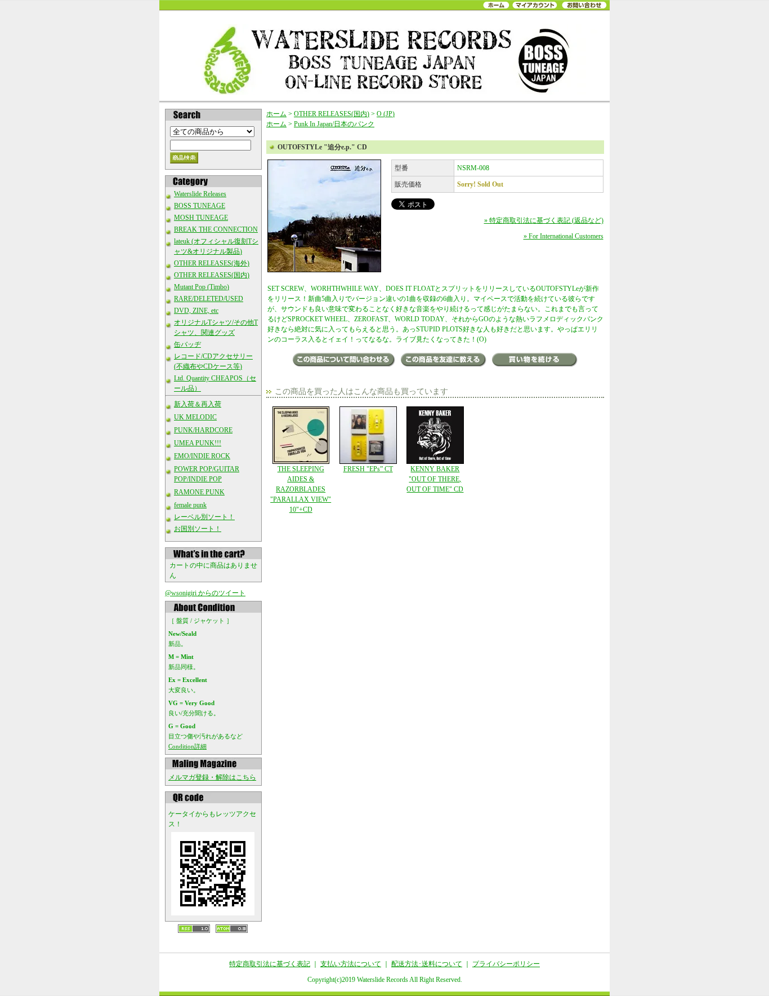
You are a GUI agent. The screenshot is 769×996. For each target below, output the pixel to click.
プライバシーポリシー (506, 964)
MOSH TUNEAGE (201, 218)
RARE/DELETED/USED (208, 299)
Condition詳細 (187, 746)
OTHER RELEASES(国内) (211, 275)
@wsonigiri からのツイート (205, 593)
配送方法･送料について (426, 964)
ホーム (276, 114)
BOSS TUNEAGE (199, 206)
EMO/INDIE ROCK (202, 456)
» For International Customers (563, 236)
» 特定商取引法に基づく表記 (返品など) (543, 220)
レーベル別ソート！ (204, 517)
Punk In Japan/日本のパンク (334, 124)
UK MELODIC (195, 417)
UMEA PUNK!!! (197, 443)
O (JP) (386, 114)
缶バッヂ (187, 344)
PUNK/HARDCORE (203, 430)
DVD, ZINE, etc (196, 311)
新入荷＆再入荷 (197, 404)
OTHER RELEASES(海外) (211, 263)
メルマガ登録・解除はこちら (212, 777)
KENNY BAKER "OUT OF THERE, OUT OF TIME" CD (434, 479)
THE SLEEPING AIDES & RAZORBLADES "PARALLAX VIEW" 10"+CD (300, 489)
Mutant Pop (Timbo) (201, 287)
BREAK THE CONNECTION (216, 229)
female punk (190, 505)
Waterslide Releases (200, 194)
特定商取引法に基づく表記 (269, 964)
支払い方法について (350, 964)
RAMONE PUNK (199, 492)
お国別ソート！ (197, 529)
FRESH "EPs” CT (368, 469)
